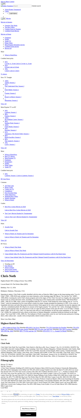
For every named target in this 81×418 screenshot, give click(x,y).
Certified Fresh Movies (12, 31)
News (8, 179)
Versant (16, 394)
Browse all (8, 48)
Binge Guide (9, 187)
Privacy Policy (66, 394)
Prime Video (9, 43)
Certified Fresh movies (12, 46)
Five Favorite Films (11, 193)
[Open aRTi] (3, 4)
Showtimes (10, 260)
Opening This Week (11, 25)
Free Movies (9, 266)
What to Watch (11, 55)
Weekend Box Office (11, 196)
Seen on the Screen (11, 269)
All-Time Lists (9, 186)
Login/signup (13, 13)
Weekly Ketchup (10, 198)
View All (3, 104)
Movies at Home (6, 34)
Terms (38, 394)
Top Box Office (10, 27)
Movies (8, 18)
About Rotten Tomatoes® (13, 9)
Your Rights (56, 396)
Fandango (8, 37)
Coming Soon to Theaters (13, 29)
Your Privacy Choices (28, 408)
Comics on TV (9, 189)
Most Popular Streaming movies (15, 45)
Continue (28, 414)
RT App (3, 179)
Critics (7, 11)
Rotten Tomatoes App (11, 271)
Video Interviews (10, 194)
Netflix (7, 39)
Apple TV (8, 41)
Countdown (8, 191)
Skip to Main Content (7, 1)
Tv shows (4, 74)
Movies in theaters (6, 22)
